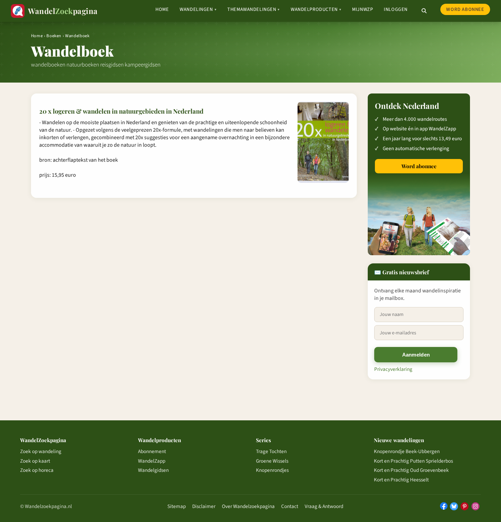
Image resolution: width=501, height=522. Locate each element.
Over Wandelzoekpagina (248, 506)
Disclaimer (203, 506)
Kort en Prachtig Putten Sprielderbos (413, 461)
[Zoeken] (424, 10)
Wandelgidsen (153, 470)
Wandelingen (198, 9)
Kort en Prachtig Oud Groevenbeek (411, 470)
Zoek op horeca (37, 470)
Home (162, 9)
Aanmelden (416, 355)
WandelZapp (151, 461)
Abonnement (152, 451)
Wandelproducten (316, 9)
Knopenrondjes (272, 470)
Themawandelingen (253, 9)
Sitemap (176, 506)
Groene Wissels (272, 461)
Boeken (53, 36)
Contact (289, 506)
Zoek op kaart (35, 461)
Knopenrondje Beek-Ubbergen (407, 451)
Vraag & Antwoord (324, 506)
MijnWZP (362, 9)
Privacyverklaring (393, 369)
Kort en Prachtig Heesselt (401, 479)
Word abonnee (465, 9)
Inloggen (396, 9)
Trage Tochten (271, 451)
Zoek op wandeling (40, 451)
